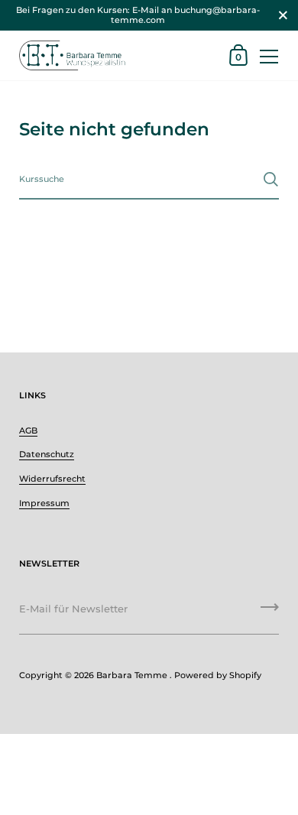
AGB (28, 430)
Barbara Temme (133, 675)
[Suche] (271, 179)
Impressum (44, 503)
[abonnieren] (270, 612)
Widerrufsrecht (52, 478)
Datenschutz (46, 454)
